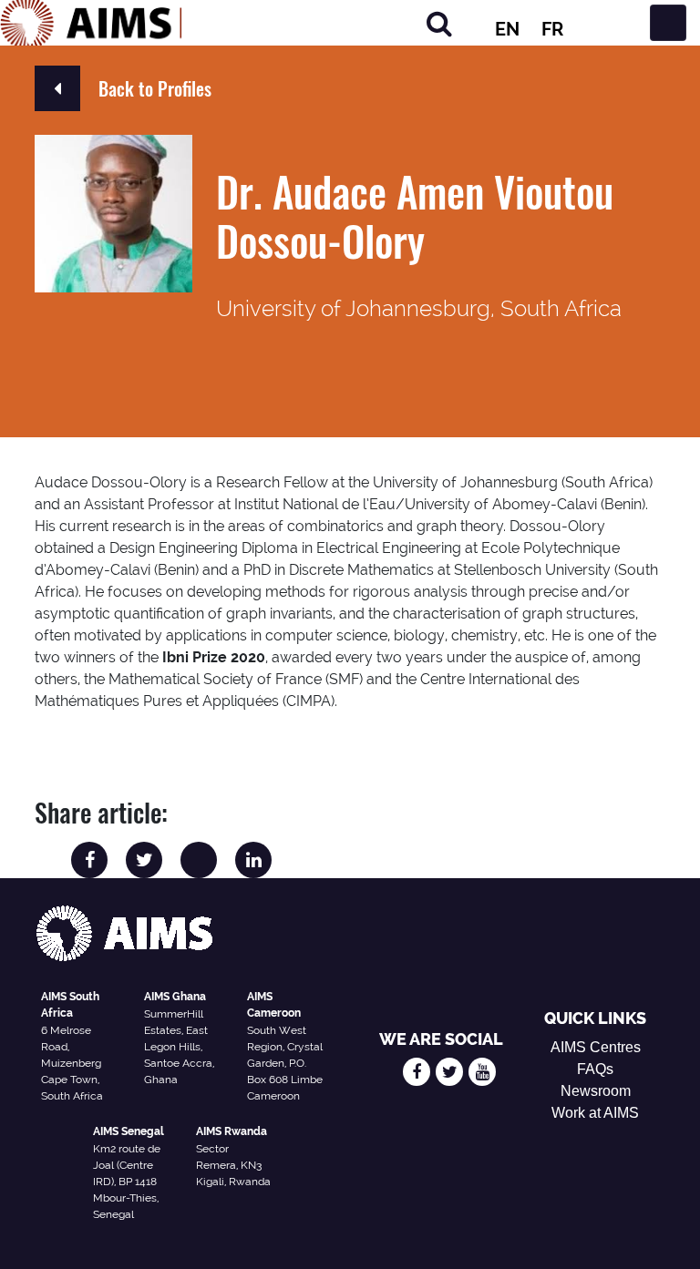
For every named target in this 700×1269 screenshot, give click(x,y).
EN (507, 29)
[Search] (439, 23)
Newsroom (596, 1091)
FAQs (595, 1069)
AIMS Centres (596, 1047)
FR (552, 29)
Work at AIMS (595, 1113)
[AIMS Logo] (91, 23)
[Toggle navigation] (668, 23)
